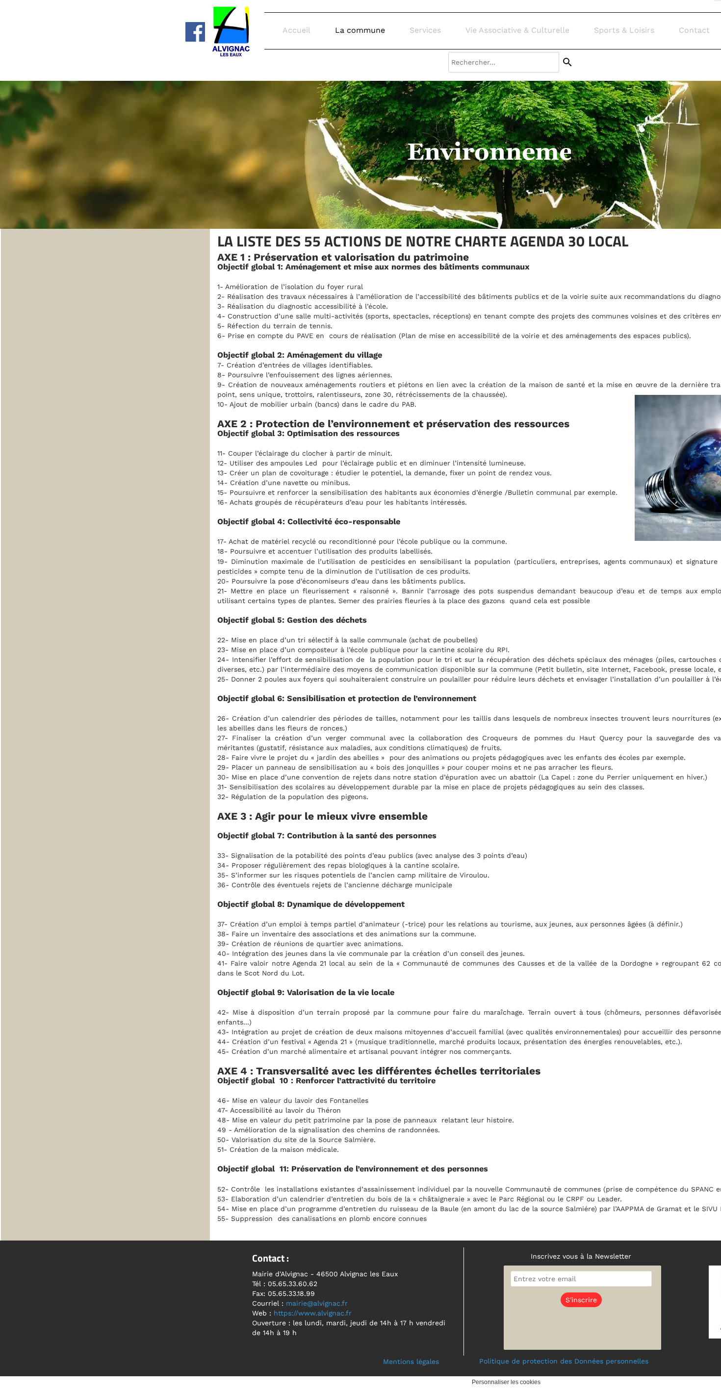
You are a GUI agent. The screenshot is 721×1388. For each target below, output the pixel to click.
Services (425, 30)
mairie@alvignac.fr (317, 1303)
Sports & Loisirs (624, 30)
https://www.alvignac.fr (313, 1313)
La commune (360, 30)
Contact (694, 30)
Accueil (296, 30)
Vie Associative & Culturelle (517, 30)
